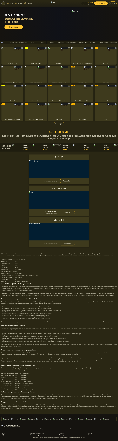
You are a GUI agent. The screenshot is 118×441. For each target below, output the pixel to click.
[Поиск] (2, 42)
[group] (22, 147)
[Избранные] (6, 42)
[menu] (3, 3)
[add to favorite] (22, 48)
